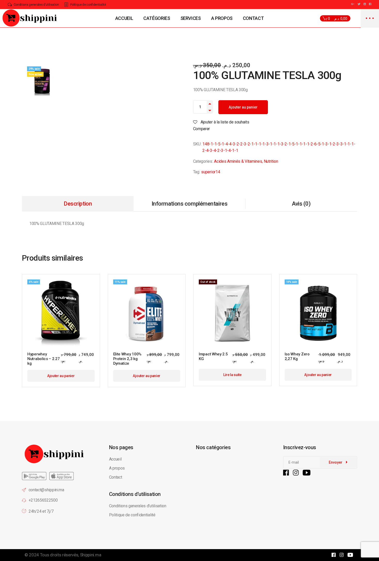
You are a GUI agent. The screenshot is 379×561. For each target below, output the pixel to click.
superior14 (210, 171)
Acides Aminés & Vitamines (238, 161)
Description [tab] (78, 203)
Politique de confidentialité (132, 514)
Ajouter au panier (243, 107)
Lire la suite (232, 375)
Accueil (115, 459)
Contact (115, 477)
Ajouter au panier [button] (61, 376)
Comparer (201, 128)
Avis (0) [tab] (301, 203)
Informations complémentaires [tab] (190, 203)
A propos (117, 468)
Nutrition (271, 161)
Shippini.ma (90, 554)
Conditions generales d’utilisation (137, 505)
